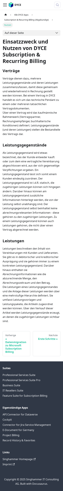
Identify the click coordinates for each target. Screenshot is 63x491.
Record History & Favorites (19, 440)
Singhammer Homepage (18, 459)
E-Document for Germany (18, 430)
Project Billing (11, 435)
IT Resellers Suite (13, 390)
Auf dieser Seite (14, 33)
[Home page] (6, 14)
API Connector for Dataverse (20, 414)
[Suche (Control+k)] (57, 5)
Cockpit (7, 419)
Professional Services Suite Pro (21, 380)
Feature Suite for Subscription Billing (25, 395)
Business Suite (11, 385)
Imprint (7, 464)
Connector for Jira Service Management (27, 425)
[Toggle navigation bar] (5, 4)
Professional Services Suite (19, 375)
